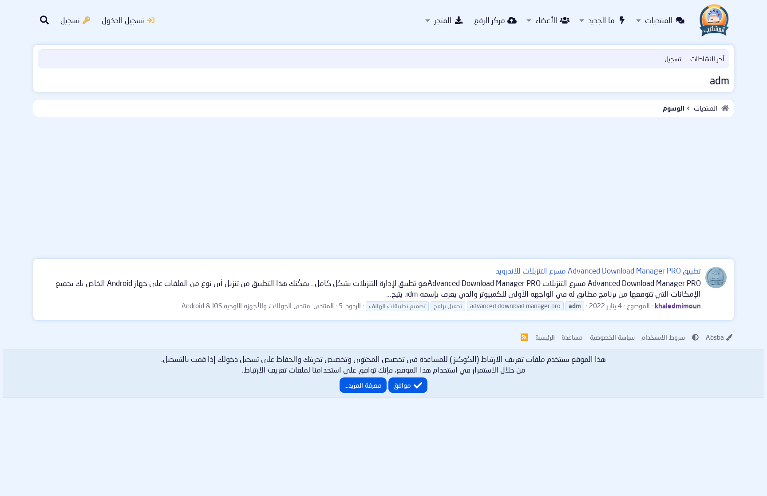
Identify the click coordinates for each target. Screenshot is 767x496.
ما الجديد (601, 20)
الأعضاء (546, 20)
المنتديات (659, 20)
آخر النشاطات (707, 59)
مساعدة (572, 337)
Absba (715, 337)
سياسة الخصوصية (612, 337)
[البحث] (44, 20)
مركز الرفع (489, 20)
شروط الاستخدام (663, 337)
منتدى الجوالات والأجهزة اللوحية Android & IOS (246, 306)
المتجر (443, 20)
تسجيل (672, 59)
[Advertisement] (383, 186)
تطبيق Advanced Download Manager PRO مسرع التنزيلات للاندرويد (598, 270)
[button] (638, 20)
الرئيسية (545, 337)
